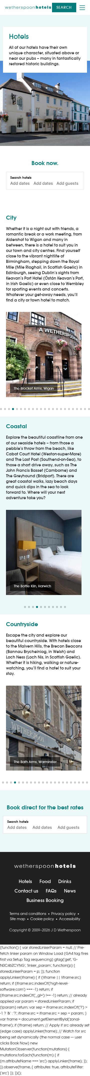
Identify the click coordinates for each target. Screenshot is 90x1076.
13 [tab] (49, 409)
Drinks (64, 881)
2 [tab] (5, 409)
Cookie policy (42, 918)
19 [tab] (73, 409)
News (70, 891)
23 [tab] (89, 409)
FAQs (51, 891)
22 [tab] (85, 409)
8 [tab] (29, 409)
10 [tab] (37, 409)
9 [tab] (33, 409)
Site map (17, 918)
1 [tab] (1, 409)
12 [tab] (45, 409)
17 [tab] (65, 409)
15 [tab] (57, 409)
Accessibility (69, 918)
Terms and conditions (28, 913)
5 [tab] (17, 409)
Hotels (25, 881)
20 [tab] (77, 409)
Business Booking (45, 900)
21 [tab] (81, 409)
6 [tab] (21, 409)
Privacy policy (63, 913)
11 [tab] (41, 409)
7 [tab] (25, 409)
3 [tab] (9, 409)
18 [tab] (69, 409)
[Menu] (82, 7)
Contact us (26, 891)
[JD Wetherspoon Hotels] (28, 7)
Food (45, 881)
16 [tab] (61, 409)
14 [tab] (53, 409)
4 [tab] (13, 409)
